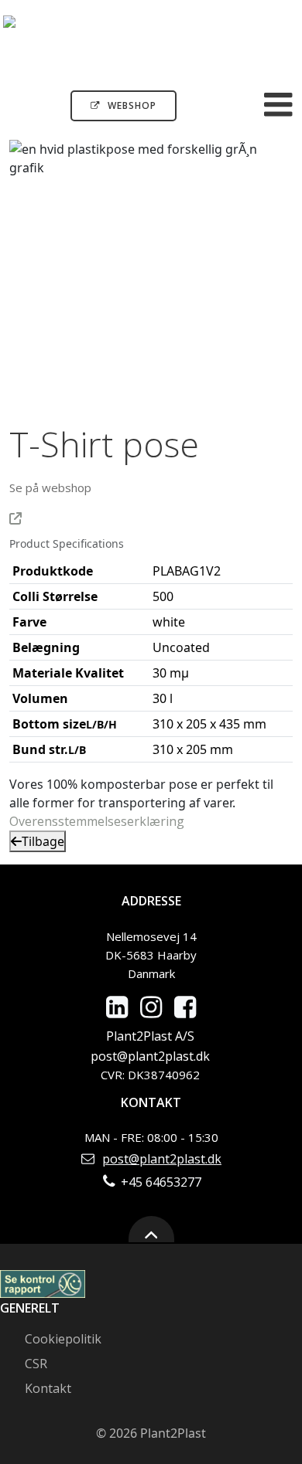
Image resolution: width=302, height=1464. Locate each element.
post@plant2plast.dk (150, 1056)
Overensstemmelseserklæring (96, 821)
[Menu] (278, 105)
